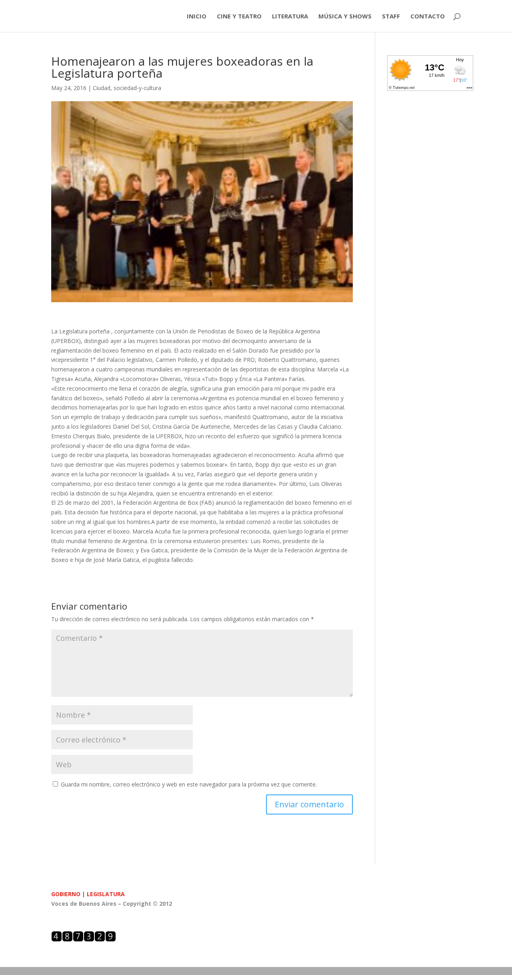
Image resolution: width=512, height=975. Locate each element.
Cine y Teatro (239, 16)
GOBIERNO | (69, 894)
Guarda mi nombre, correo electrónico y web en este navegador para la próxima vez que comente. (189, 784)
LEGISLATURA (106, 894)
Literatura (290, 16)
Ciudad (101, 88)
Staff (391, 16)
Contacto (427, 16)
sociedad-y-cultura (137, 88)
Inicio (196, 16)
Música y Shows (345, 16)
